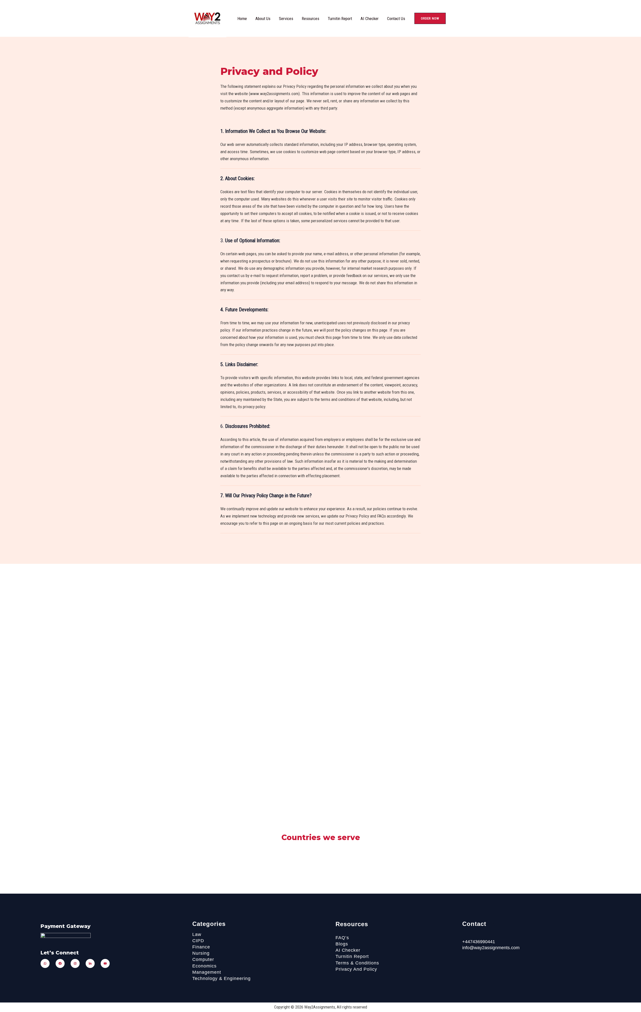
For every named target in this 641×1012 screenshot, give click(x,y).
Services (286, 18)
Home (242, 18)
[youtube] (105, 963)
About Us (262, 18)
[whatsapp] (45, 963)
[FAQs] (369, 924)
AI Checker (370, 18)
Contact (474, 923)
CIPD (198, 940)
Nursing (201, 953)
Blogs (342, 943)
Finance (201, 946)
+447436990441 (478, 941)
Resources (310, 18)
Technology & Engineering (221, 978)
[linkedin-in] (90, 963)
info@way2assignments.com (491, 947)
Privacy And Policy (356, 969)
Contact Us (396, 18)
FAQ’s (342, 937)
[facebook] (60, 963)
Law (196, 934)
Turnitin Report (340, 18)
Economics (204, 965)
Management (206, 972)
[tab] (320, 146)
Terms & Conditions (357, 962)
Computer (203, 959)
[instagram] (75, 963)
